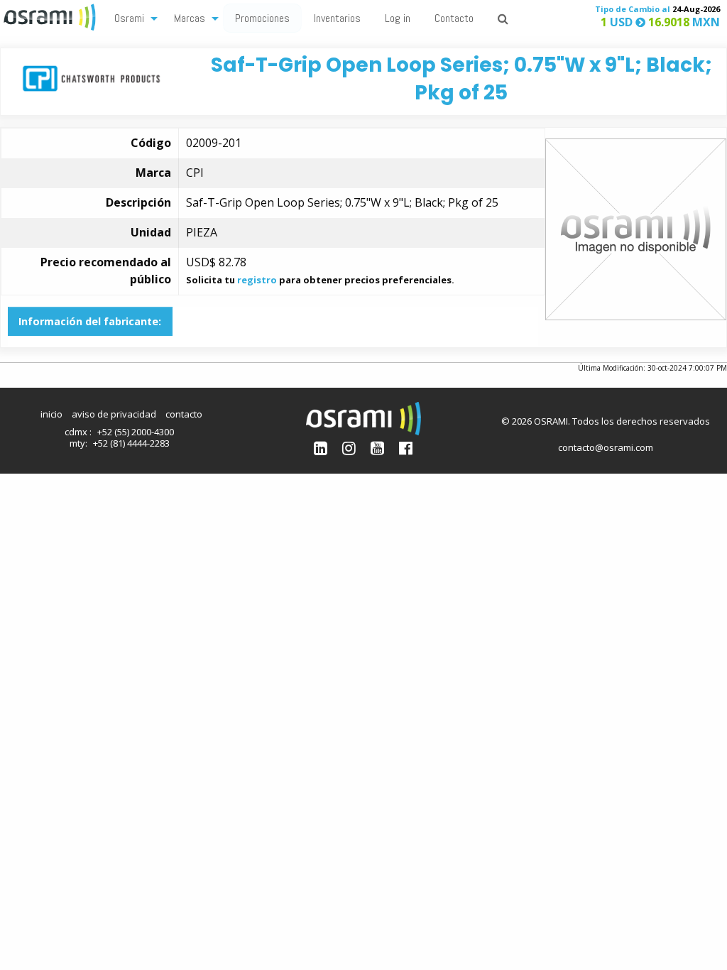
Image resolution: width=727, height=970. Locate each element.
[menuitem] (132, 17)
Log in (397, 18)
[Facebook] (405, 447)
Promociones (262, 18)
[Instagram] (349, 447)
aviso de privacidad (114, 414)
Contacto (454, 18)
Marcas (189, 18)
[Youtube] (377, 447)
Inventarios (337, 18)
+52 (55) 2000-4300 (135, 431)
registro (257, 279)
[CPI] (91, 77)
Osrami (129, 18)
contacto (183, 414)
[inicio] (51, 15)
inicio (51, 414)
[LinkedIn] (320, 447)
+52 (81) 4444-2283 (131, 443)
